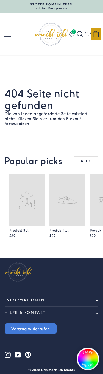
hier (44, 118)
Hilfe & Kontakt (25, 313)
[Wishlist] (88, 34)
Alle (86, 161)
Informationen (25, 300)
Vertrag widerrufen (30, 328)
